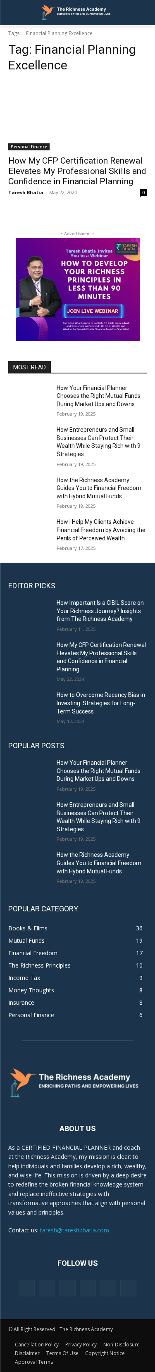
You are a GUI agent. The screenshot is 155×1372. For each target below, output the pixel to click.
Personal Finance (29, 147)
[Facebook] (27, 1288)
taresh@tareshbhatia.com (74, 1230)
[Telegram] (88, 1288)
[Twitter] (108, 1288)
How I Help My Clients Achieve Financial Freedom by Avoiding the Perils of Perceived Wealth (101, 529)
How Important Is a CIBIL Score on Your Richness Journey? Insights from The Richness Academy (100, 610)
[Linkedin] (67, 1288)
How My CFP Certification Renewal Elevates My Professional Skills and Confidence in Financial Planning (77, 171)
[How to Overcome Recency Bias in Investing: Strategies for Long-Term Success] (29, 705)
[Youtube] (128, 1288)
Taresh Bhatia (25, 192)
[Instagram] (47, 1288)
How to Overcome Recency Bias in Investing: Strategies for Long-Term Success (101, 703)
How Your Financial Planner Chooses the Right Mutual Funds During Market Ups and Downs (99, 396)
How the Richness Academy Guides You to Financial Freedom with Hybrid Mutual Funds (99, 488)
